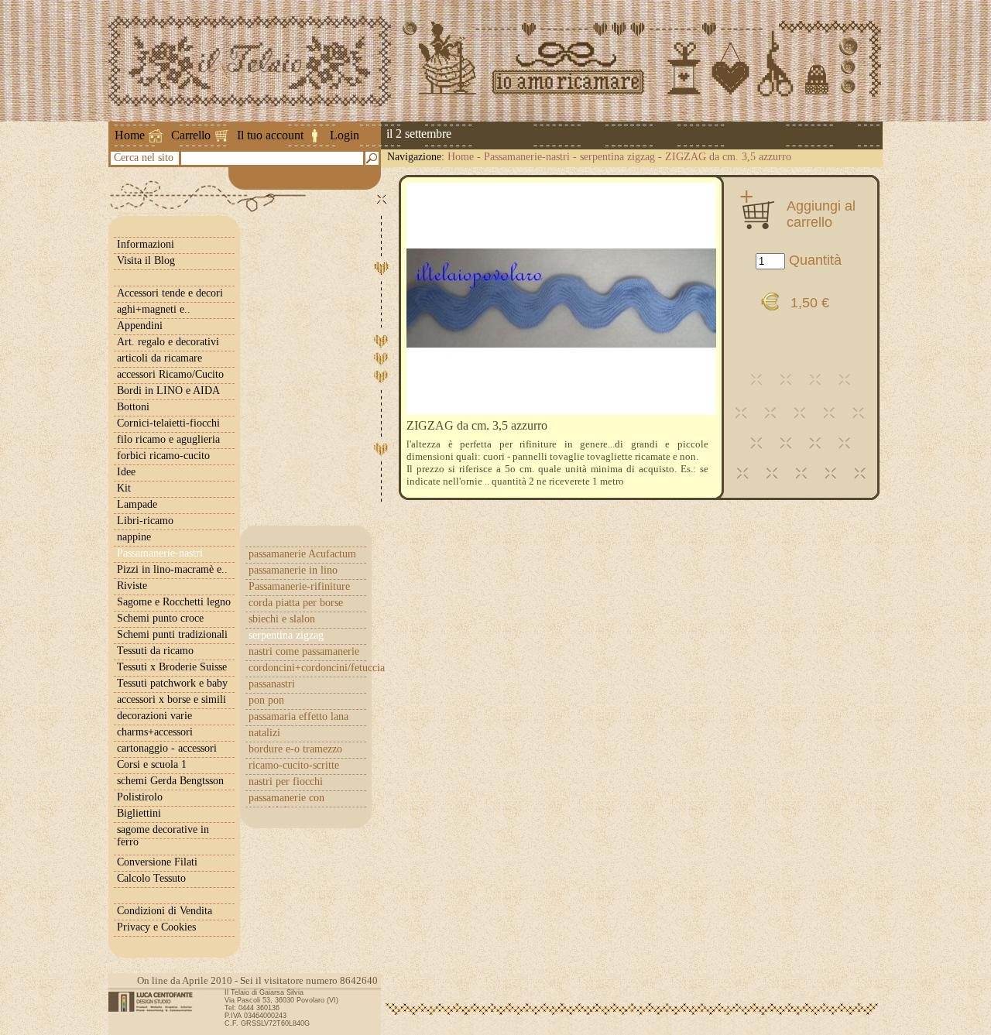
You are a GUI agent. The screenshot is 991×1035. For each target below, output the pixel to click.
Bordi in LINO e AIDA (168, 390)
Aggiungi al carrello (821, 213)
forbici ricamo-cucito (163, 455)
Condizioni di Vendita (164, 911)
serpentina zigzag (617, 157)
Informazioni (145, 244)
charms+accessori (155, 732)
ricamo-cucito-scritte (294, 765)
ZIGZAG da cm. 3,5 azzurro (728, 157)
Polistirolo (140, 797)
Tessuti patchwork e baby (172, 683)
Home (130, 135)
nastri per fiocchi (286, 781)
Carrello (191, 135)
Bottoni (133, 407)
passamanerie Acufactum (302, 554)
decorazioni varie (154, 715)
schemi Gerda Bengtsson (170, 781)
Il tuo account (270, 135)
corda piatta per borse (296, 602)
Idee (126, 472)
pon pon (266, 700)
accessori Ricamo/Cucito (170, 374)
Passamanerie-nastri (527, 157)
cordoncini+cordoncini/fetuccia (307, 667)
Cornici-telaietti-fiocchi (168, 423)
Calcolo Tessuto (151, 878)
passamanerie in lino (293, 570)
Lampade (137, 504)
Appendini (140, 325)
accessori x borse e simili (171, 699)
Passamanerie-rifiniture (299, 586)
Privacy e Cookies (156, 927)
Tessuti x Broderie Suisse (172, 667)
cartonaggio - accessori (167, 748)
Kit (124, 488)
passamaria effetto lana (298, 716)
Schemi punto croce (160, 618)
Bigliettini (139, 813)
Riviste (132, 585)
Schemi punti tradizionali (172, 634)
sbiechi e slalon (282, 619)
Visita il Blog (146, 260)
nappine (134, 537)
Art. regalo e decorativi (168, 342)
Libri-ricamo (145, 520)
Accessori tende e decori (170, 293)
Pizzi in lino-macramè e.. (172, 569)
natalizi (264, 733)
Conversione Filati (157, 862)
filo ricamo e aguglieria (168, 439)
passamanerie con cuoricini (286, 804)
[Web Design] (156, 1002)
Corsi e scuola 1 (152, 764)
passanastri (272, 684)
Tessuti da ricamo (155, 650)
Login (344, 135)
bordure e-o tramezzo (295, 749)
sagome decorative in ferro (163, 836)
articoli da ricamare (159, 358)
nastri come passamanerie (304, 651)
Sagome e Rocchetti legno (174, 602)
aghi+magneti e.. (153, 309)
